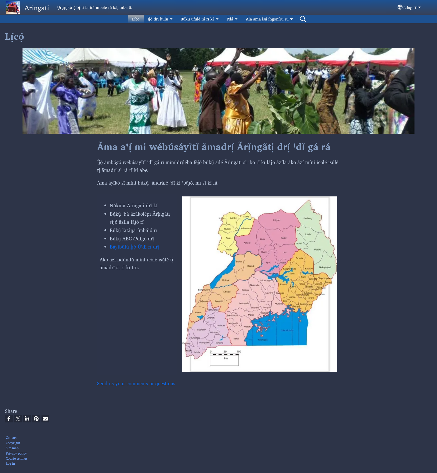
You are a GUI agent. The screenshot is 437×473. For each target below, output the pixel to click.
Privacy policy (16, 453)
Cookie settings (16, 458)
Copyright (13, 443)
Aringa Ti (410, 7)
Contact (11, 437)
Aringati (37, 7)
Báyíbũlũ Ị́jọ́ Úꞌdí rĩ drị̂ (134, 246)
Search (303, 19)
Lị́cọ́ (136, 18)
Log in (10, 463)
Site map (12, 448)
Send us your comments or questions (136, 383)
